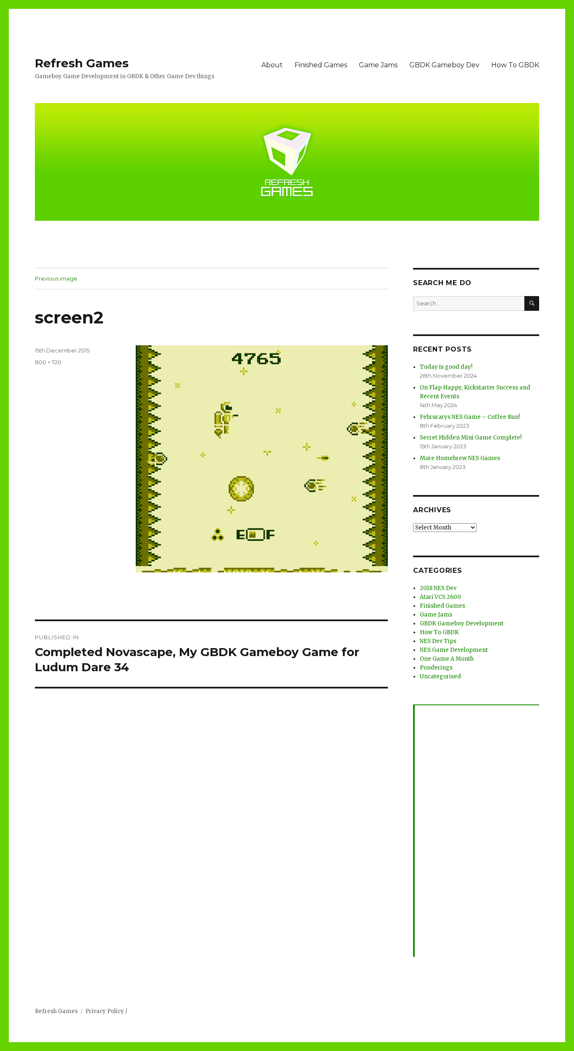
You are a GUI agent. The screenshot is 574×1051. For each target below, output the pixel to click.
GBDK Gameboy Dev (444, 65)
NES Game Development (454, 650)
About (272, 65)
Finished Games (321, 65)
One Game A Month (447, 658)
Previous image (56, 278)
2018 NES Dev (438, 588)
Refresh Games (82, 63)
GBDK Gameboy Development (461, 623)
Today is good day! (446, 367)
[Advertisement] (478, 831)
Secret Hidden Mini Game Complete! (470, 437)
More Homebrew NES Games (460, 458)
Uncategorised (440, 676)
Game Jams (378, 65)
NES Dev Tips (438, 641)
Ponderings (436, 667)
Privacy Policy (104, 1011)
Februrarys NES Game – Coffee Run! (470, 417)
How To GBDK (515, 65)
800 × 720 (48, 362)
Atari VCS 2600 (440, 597)
